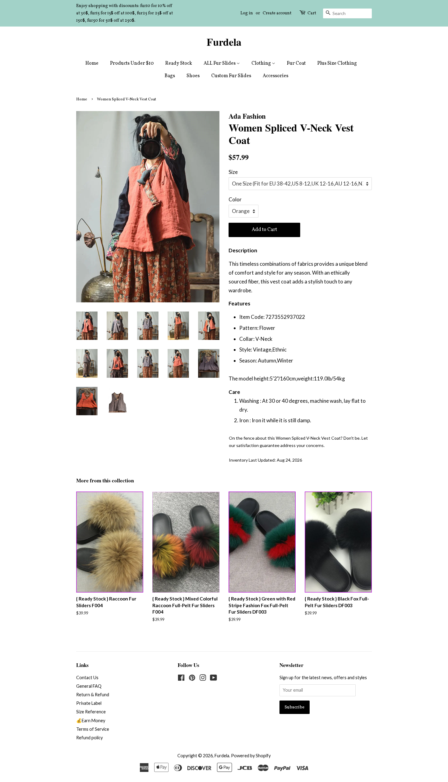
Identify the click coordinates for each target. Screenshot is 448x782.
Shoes (193, 76)
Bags (170, 76)
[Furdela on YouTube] (213, 678)
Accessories (275, 76)
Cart (312, 13)
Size (233, 172)
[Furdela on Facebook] (181, 678)
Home (91, 63)
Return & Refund (92, 694)
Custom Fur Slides (231, 76)
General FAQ (88, 686)
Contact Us (87, 677)
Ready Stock (178, 63)
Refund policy (89, 737)
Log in (246, 13)
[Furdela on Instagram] (202, 678)
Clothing (261, 63)
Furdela (224, 42)
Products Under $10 (132, 63)
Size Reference (91, 711)
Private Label (88, 703)
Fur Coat (296, 63)
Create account (277, 13)
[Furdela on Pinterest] (192, 678)
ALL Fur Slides (220, 63)
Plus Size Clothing (337, 63)
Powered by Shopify (251, 755)
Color (235, 199)
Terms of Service (92, 729)
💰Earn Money (90, 720)
